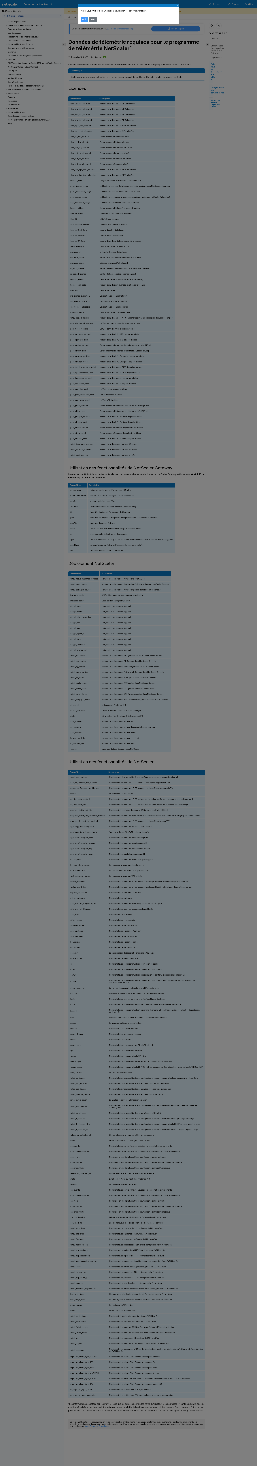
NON (92, 19)
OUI (84, 19)
